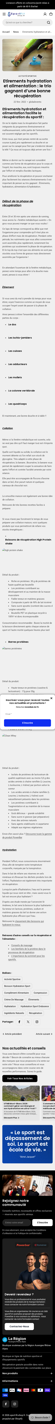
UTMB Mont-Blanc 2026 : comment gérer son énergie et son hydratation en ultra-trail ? (20, 1106)
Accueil (6, 32)
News (16, 32)
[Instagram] (36, 1021)
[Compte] (45, 14)
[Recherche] (48, 22)
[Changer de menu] (4, 14)
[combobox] (27, 22)
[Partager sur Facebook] (19, 1021)
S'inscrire (27, 722)
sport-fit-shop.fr (17, 1415)
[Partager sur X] (28, 1021)
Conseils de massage (21, 945)
